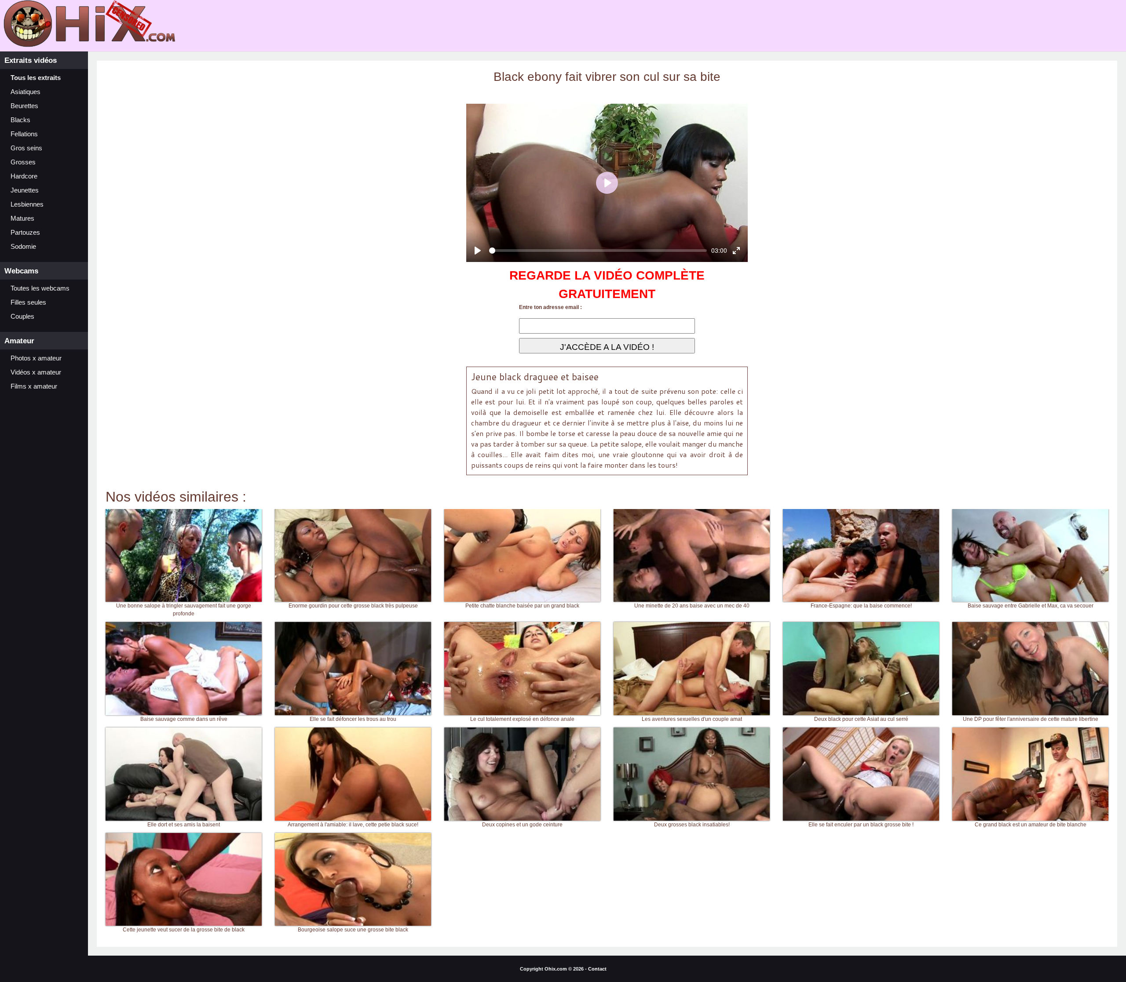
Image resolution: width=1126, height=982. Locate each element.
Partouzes (25, 232)
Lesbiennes (27, 204)
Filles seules (28, 302)
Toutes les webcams (40, 288)
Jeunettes (25, 190)
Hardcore (24, 176)
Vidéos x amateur (36, 372)
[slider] (598, 250)
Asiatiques (25, 91)
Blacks (20, 120)
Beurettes (24, 105)
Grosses (23, 162)
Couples (22, 316)
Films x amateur (34, 386)
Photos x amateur (36, 358)
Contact (597, 968)
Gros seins (26, 148)
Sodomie (23, 246)
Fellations (24, 134)
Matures (22, 218)
